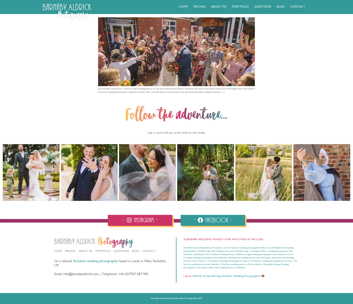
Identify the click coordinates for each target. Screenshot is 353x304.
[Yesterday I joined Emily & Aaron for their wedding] (31, 172)
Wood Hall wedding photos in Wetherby (227, 268)
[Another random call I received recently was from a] (321, 172)
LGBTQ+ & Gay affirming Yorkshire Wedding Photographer (226, 276)
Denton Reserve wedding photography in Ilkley (245, 248)
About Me (218, 7)
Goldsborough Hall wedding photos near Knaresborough (223, 251)
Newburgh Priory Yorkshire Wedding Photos (214, 255)
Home (183, 7)
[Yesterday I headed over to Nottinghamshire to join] (147, 172)
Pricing (199, 7)
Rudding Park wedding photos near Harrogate (249, 258)
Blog (281, 7)
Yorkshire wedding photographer (95, 261)
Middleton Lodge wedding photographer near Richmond (261, 255)
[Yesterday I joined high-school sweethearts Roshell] (205, 172)
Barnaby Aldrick (74, 241)
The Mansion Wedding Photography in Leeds (227, 261)
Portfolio (240, 7)
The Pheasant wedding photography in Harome (270, 261)
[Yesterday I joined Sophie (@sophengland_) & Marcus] (89, 172)
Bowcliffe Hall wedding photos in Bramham (202, 248)
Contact (297, 7)
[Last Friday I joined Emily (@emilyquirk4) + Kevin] (263, 172)
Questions (262, 7)
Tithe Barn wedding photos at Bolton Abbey (240, 264)
